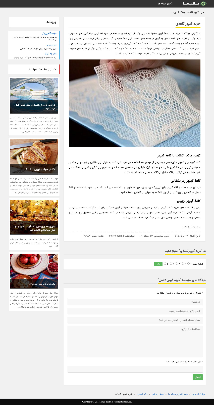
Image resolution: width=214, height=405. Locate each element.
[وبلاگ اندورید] (194, 4)
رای (158, 264)
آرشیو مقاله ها (165, 4)
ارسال (198, 377)
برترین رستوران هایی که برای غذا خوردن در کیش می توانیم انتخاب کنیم (35, 228)
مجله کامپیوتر (49, 33)
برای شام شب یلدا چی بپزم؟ (42, 284)
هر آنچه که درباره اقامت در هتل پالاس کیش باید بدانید (35, 106)
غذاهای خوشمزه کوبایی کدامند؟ (41, 169)
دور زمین (52, 45)
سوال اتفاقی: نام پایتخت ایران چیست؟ (184, 362)
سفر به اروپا (51, 54)
